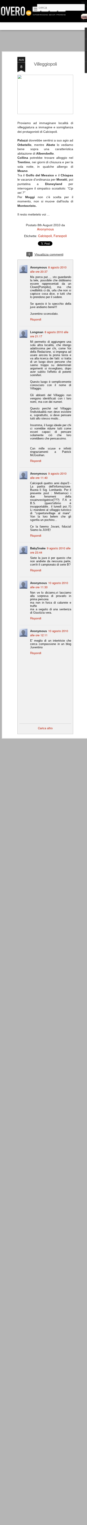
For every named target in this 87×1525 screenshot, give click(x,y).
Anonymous (45, 229)
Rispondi (35, 319)
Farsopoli (60, 236)
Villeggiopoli (45, 64)
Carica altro (45, 728)
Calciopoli (45, 236)
